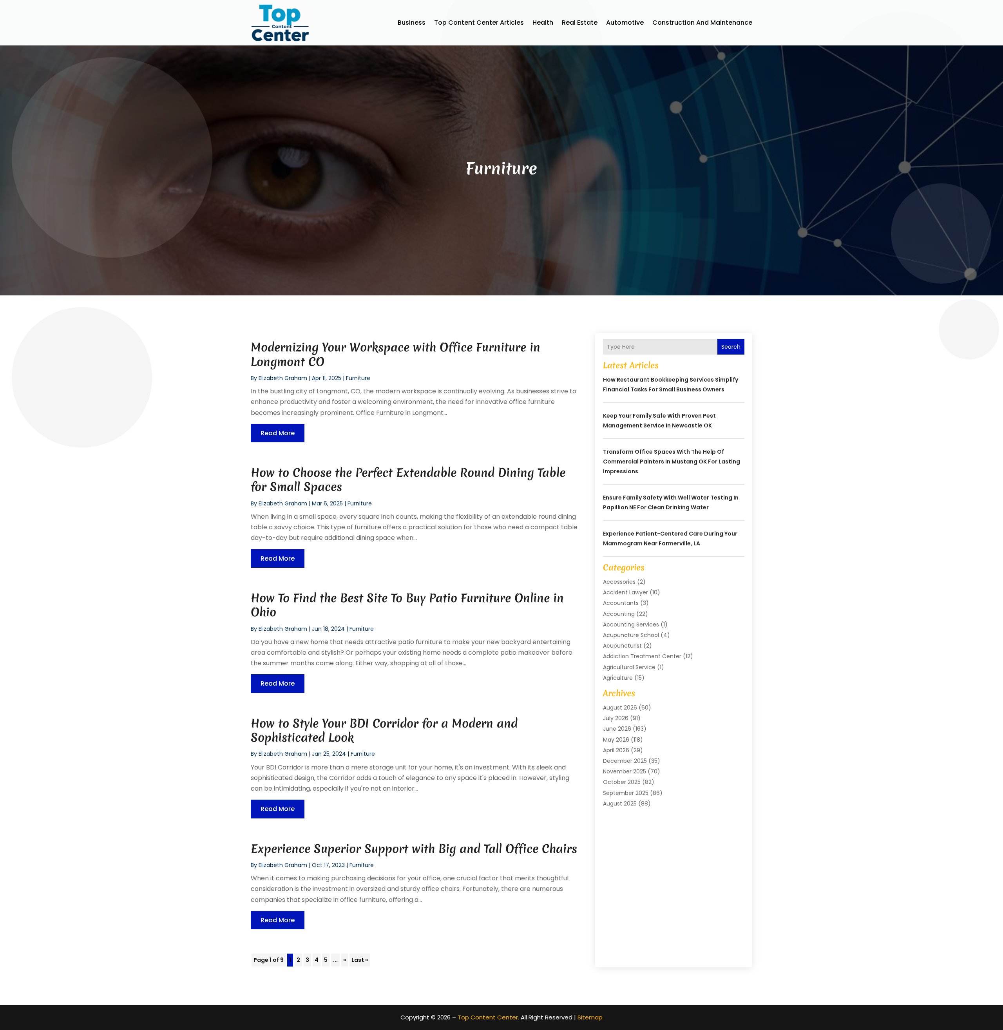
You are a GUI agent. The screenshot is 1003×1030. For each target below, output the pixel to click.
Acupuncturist (622, 646)
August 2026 (620, 707)
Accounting (619, 614)
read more (278, 433)
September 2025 (625, 793)
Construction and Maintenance (702, 22)
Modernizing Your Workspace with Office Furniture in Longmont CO (395, 354)
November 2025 (624, 771)
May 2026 (616, 740)
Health (542, 22)
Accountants (621, 603)
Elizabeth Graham (283, 378)
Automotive (625, 22)
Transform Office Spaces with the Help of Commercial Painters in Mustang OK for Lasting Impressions (671, 461)
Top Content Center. (488, 1017)
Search (730, 347)
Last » (359, 960)
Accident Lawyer (625, 592)
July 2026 (615, 718)
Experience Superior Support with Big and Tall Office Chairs (414, 849)
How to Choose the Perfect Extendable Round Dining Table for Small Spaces (408, 480)
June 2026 (617, 729)
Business (411, 22)
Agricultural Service (629, 667)
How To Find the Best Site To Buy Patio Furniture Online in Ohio (407, 605)
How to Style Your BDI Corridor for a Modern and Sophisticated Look (384, 730)
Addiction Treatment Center (642, 656)
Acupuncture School (631, 635)
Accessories (619, 582)
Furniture (358, 378)
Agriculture (618, 678)
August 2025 (620, 803)
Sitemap (590, 1017)
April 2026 (616, 750)
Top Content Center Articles (479, 22)
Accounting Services (631, 624)
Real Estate (579, 22)
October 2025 (622, 782)
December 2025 (625, 761)
